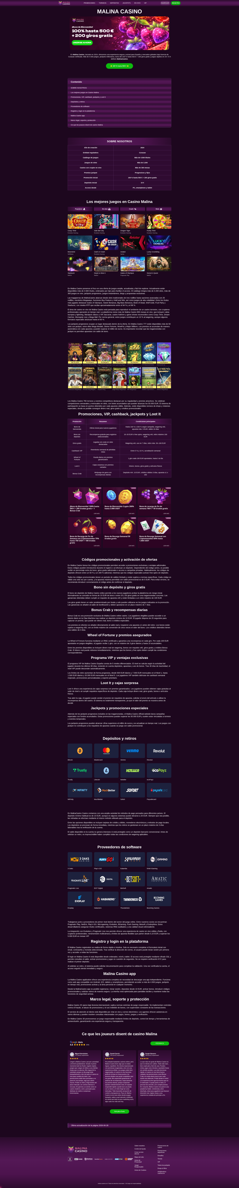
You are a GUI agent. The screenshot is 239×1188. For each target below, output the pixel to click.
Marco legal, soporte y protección (83, 120)
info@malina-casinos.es (162, 1172)
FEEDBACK (160, 1043)
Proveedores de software (80, 106)
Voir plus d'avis (119, 1111)
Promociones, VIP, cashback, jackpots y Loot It (88, 97)
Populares (78, 209)
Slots (157, 209)
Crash (131, 209)
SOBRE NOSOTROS (79, 88)
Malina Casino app (78, 116)
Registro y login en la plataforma (83, 111)
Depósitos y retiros (78, 102)
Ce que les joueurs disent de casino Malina (87, 125)
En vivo (105, 209)
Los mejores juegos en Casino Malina (85, 92)
